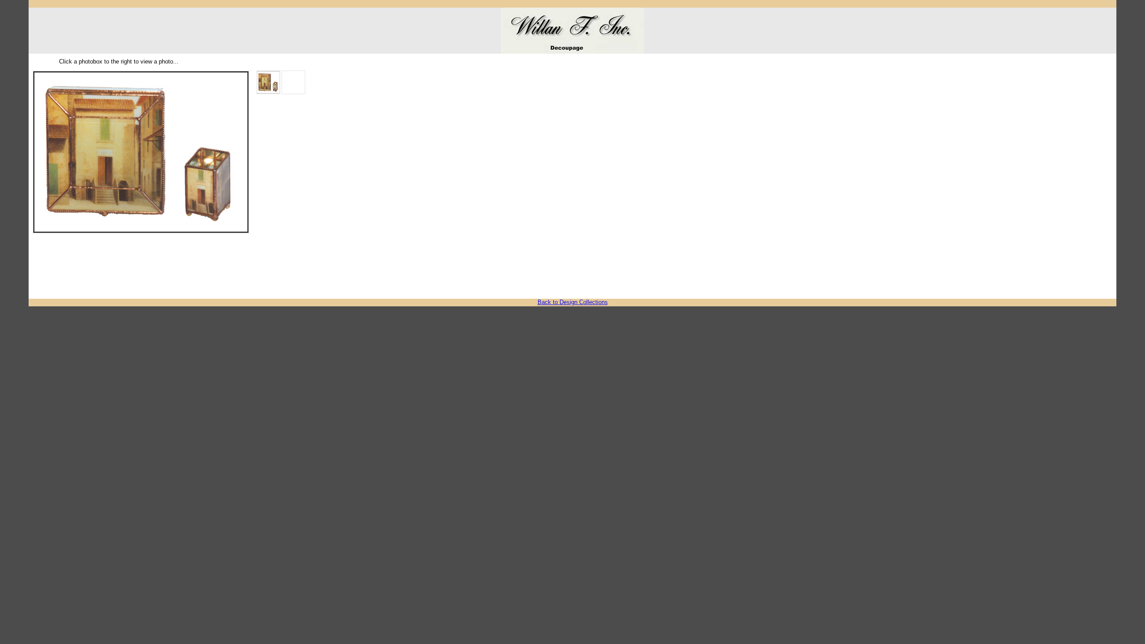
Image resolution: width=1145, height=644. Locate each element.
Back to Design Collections (573, 302)
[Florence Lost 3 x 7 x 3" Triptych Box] (268, 82)
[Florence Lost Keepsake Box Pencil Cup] (293, 82)
